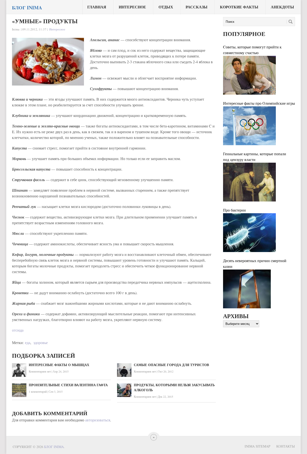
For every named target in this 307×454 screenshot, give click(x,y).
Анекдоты (282, 7)
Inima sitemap (257, 446)
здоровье (40, 342)
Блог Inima (27, 8)
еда (27, 342)
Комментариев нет (40, 371)
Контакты (285, 446)
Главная (96, 7)
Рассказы (196, 7)
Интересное (132, 7)
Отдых (166, 7)
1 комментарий (38, 391)
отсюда (18, 330)
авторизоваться (97, 419)
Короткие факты (239, 7)
